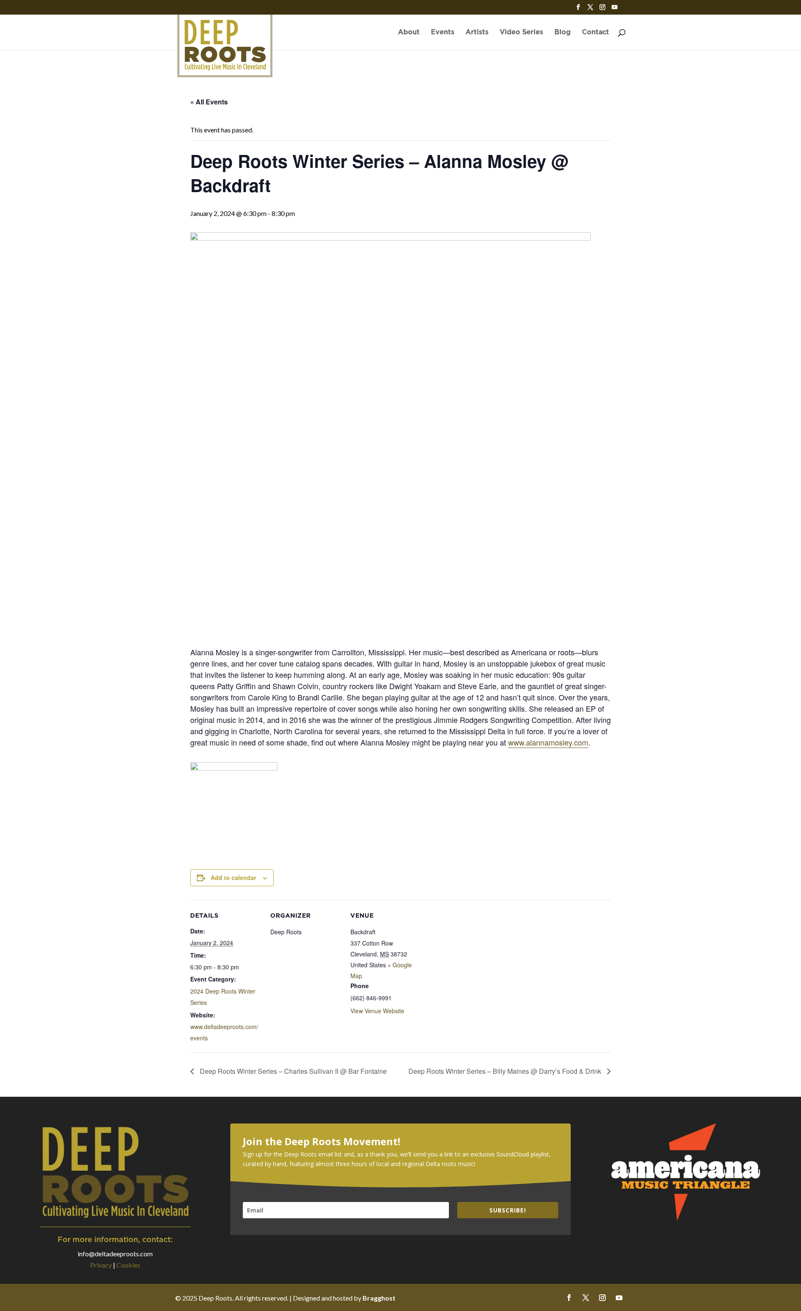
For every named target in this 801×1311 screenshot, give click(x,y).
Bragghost (379, 1298)
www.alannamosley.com (548, 742)
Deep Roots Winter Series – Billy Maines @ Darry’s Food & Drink (505, 1071)
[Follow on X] (585, 1297)
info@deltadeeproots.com (115, 1254)
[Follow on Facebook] (569, 1297)
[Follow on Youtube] (619, 1297)
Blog (562, 32)
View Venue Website (377, 1011)
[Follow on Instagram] (602, 1297)
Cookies (128, 1265)
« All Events (209, 102)
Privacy (101, 1265)
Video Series (521, 32)
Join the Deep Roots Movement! (321, 1141)
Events (442, 32)
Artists (477, 32)
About (409, 32)
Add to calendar (233, 877)
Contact (595, 32)
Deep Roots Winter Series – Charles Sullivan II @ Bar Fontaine (292, 1071)
